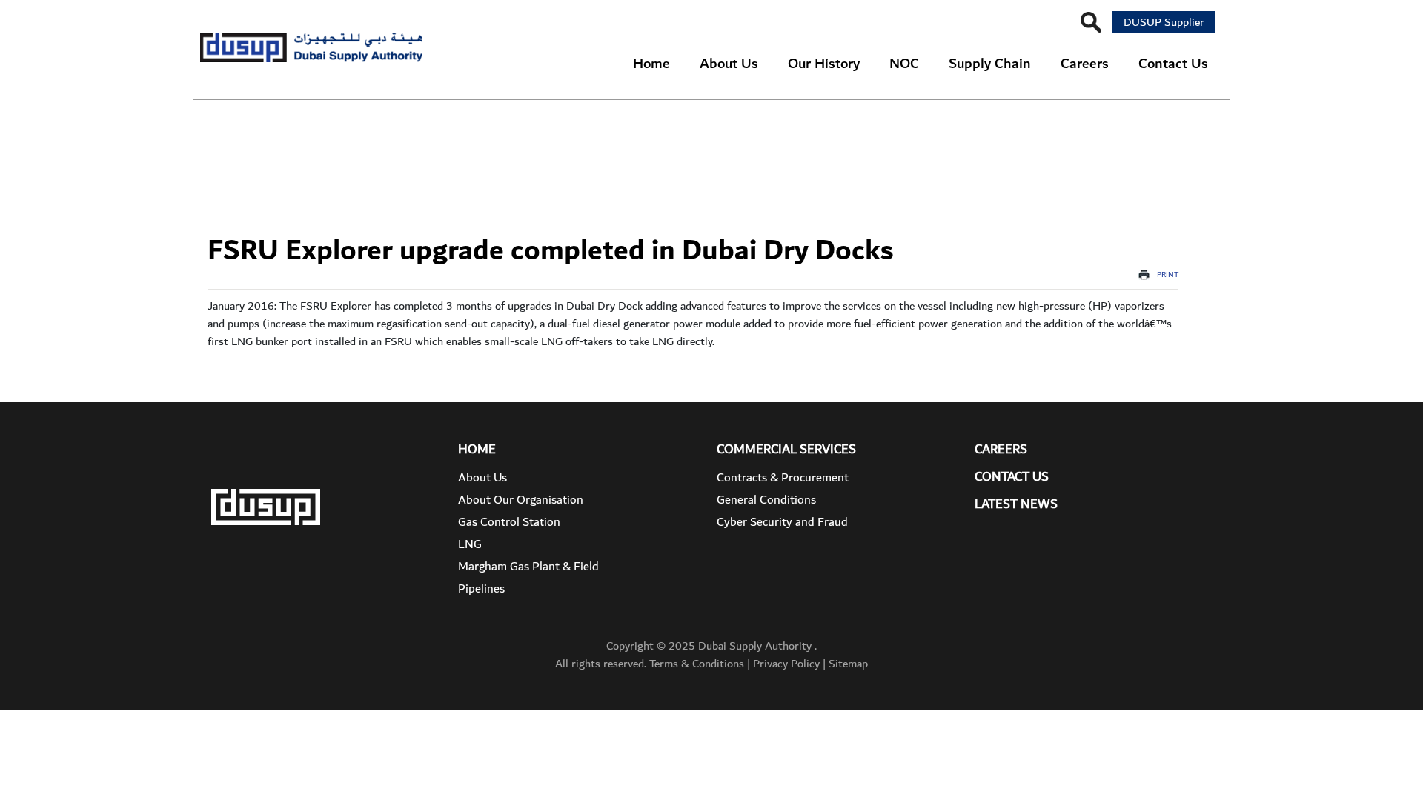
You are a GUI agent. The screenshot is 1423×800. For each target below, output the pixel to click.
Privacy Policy (786, 663)
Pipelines (481, 589)
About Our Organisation (520, 500)
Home (477, 449)
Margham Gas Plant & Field (528, 566)
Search (1091, 22)
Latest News (1016, 504)
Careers (1001, 449)
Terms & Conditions (696, 663)
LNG (470, 544)
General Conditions (766, 500)
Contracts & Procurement (783, 477)
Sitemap (848, 663)
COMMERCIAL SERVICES (786, 449)
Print (1167, 274)
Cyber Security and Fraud (782, 522)
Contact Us (1012, 477)
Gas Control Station (509, 522)
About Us (482, 477)
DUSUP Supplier (1164, 22)
